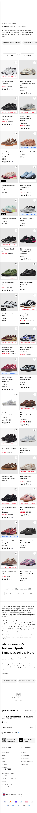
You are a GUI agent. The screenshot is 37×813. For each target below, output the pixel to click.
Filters (29, 56)
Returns (4, 758)
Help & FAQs (5, 752)
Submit (32, 727)
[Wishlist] (15, 62)
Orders (3, 761)
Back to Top (28, 711)
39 (31, 593)
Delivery (4, 755)
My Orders (24, 752)
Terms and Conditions (27, 761)
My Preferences (25, 758)
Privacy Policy (24, 764)
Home (3, 23)
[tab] (5, 722)
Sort (11, 56)
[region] (18, 43)
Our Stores (5, 764)
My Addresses (25, 755)
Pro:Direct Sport (21, 809)
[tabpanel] (18, 727)
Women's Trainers (11, 23)
